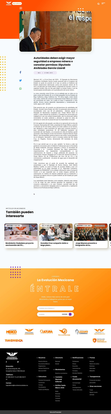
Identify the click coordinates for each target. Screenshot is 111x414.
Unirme (64, 314)
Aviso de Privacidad (55, 412)
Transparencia (95, 376)
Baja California (17, 3)
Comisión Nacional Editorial (58, 379)
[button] (109, 236)
